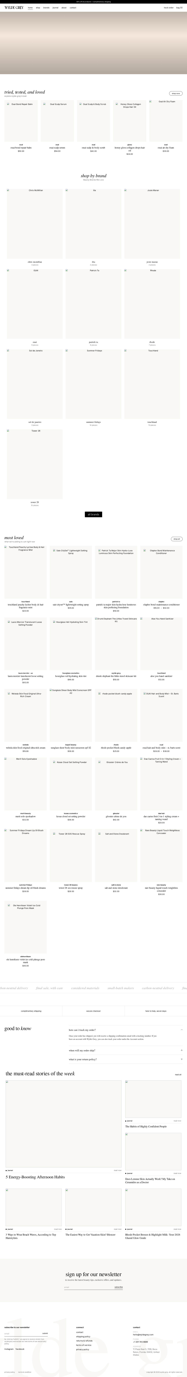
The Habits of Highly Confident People (146, 1126)
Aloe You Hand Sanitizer (161, 676)
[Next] (181, 124)
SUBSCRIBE (119, 1287)
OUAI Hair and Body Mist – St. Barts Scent (161, 747)
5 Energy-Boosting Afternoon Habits (35, 1176)
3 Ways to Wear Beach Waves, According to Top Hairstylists (31, 1236)
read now (117, 1170)
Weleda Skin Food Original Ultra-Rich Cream (25, 747)
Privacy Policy (82, 1349)
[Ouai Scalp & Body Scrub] (93, 121)
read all (178, 1074)
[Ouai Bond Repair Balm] (21, 121)
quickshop (21, 139)
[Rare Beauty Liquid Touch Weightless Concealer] (161, 855)
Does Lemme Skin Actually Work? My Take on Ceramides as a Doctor (150, 1180)
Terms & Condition (24, 1372)
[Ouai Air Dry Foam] (166, 121)
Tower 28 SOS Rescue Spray (71, 887)
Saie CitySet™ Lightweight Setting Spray (71, 604)
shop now (176, 93)
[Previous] (6, 124)
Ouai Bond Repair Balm (21, 147)
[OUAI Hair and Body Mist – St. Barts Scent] (161, 715)
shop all (177, 539)
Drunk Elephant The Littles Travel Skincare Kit (116, 676)
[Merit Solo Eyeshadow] (25, 784)
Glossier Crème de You (116, 816)
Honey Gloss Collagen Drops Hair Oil (130, 149)
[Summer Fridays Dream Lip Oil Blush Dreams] (25, 855)
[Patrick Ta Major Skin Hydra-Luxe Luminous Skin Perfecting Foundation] (116, 572)
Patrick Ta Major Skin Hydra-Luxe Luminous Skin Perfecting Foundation (116, 606)
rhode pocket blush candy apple (116, 747)
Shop (38, 7)
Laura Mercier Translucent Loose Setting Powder (25, 677)
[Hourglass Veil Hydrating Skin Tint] (71, 643)
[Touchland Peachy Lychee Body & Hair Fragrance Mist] (25, 572)
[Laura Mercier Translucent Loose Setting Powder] (25, 643)
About (64, 7)
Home (30, 7)
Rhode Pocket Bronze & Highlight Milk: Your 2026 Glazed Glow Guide (152, 1236)
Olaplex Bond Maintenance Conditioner (161, 604)
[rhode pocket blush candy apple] (116, 715)
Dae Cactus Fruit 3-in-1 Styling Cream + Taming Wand (161, 818)
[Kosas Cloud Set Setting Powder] (71, 784)
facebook (20, 1349)
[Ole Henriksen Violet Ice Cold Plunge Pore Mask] (25, 927)
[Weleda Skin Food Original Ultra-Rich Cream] (25, 715)
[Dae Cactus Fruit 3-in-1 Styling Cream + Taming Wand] (161, 784)
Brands (46, 7)
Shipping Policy (83, 1336)
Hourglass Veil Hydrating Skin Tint (70, 676)
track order (169, 7)
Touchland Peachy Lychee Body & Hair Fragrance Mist (25, 606)
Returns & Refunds (84, 1341)
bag (179, 7)
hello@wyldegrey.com (143, 1334)
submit (45, 1333)
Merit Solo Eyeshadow (26, 816)
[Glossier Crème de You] (116, 784)
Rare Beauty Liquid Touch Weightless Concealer (161, 889)
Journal (55, 7)
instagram (8, 1349)
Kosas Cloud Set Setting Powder (70, 816)
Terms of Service (83, 1345)
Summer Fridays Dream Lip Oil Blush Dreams (25, 887)
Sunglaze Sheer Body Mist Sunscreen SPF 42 (71, 747)
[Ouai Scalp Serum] (57, 121)
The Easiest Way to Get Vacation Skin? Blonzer (90, 1234)
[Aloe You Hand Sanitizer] (161, 643)
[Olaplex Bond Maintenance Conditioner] (161, 572)
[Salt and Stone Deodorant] (116, 855)
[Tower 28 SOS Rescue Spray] (71, 855)
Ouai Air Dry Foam (166, 147)
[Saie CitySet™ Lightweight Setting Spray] (71, 572)
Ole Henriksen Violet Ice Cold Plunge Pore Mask (25, 961)
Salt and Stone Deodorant (116, 887)
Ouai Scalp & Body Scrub (93, 147)
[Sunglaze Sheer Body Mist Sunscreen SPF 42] (71, 715)
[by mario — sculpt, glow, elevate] (93, 43)
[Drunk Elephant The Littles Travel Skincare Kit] (116, 643)
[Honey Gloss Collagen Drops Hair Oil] (129, 121)
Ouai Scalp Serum (57, 147)
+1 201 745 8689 (140, 1342)
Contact (73, 7)
